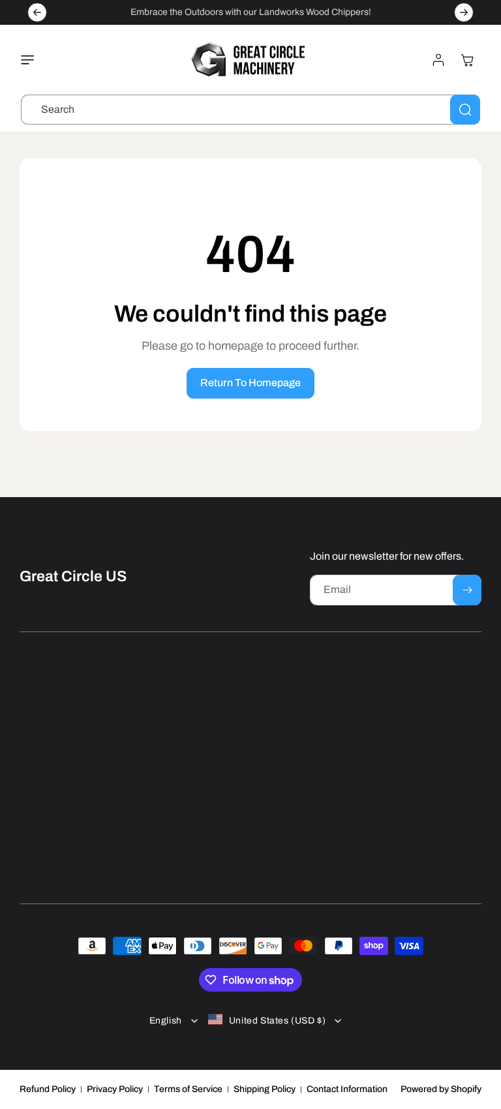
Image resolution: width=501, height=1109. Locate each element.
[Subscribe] (467, 590)
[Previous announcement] (37, 12)
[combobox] (250, 109)
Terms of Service (188, 1089)
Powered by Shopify (441, 1089)
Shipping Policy (265, 1089)
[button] (30, 60)
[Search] (465, 110)
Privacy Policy (115, 1089)
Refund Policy (48, 1089)
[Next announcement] (464, 12)
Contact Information (347, 1089)
